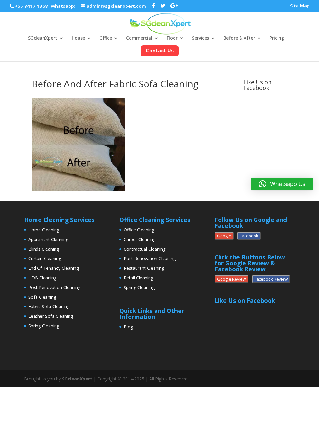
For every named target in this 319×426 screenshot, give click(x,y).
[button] (282, 184)
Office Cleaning (139, 230)
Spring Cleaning (43, 326)
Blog (128, 327)
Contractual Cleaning (144, 249)
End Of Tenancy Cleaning (53, 268)
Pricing (276, 38)
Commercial (139, 38)
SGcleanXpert (42, 38)
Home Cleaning (43, 230)
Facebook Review (271, 279)
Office (105, 38)
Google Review (231, 279)
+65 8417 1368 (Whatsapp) (45, 6)
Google (224, 236)
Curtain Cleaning (44, 258)
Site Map (300, 6)
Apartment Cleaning (48, 239)
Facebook (249, 236)
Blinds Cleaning (43, 249)
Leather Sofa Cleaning (50, 316)
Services (200, 38)
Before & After (239, 38)
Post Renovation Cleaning (54, 287)
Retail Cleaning (138, 278)
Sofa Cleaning (42, 297)
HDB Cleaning (42, 278)
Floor (172, 38)
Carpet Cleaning (139, 239)
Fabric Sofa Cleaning (48, 306)
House (78, 38)
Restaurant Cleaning (144, 268)
